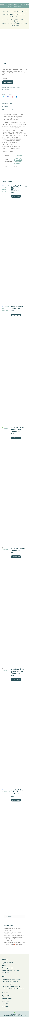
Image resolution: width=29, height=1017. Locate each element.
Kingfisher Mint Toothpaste (17, 308)
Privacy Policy (5, 1001)
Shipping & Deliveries (7, 995)
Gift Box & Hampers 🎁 (9, 944)
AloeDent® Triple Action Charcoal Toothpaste (17, 792)
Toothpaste (17, 87)
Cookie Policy (5, 1003)
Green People (18, 155)
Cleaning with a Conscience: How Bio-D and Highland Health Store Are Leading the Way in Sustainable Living (14, 937)
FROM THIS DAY (22, 1015)
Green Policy (5, 1006)
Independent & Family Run (10, 942)
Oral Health (6, 89)
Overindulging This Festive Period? (13, 928)
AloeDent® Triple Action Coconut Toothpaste (17, 671)
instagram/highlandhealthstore (11, 986)
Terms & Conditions (7, 998)
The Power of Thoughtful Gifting (12, 932)
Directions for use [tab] (7, 103)
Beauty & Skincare (11, 87)
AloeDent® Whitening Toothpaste (19, 549)
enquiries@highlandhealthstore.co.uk (13, 988)
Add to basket (8, 82)
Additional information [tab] (8, 109)
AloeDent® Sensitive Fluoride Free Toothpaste (19, 429)
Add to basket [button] (16, 196)
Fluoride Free (18, 158)
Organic (16, 160)
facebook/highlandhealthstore (11, 984)
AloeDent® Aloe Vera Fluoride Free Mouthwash (19, 188)
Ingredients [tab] (5, 106)
